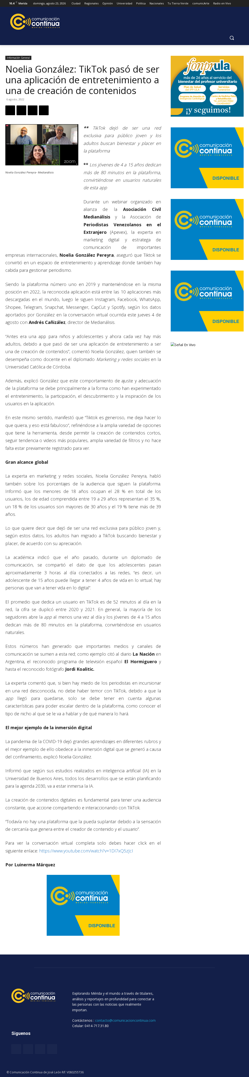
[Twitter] (21, 110)
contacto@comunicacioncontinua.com (125, 1020)
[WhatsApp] (32, 110)
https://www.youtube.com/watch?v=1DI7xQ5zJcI (86, 851)
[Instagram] (28, 1049)
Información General (18, 57)
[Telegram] (44, 110)
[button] (232, 38)
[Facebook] (10, 110)
